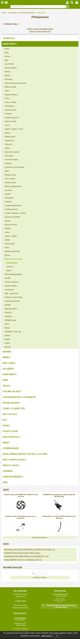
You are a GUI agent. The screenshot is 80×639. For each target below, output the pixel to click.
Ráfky (7, 171)
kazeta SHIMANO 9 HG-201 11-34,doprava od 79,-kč (22, 560)
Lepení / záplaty (11, 236)
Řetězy (7, 255)
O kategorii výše (11, 24)
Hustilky (8, 228)
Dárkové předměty (13, 477)
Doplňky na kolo (12, 391)
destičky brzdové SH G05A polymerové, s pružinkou (21, 517)
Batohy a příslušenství (13, 186)
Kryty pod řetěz (11, 121)
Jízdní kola (9, 38)
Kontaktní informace (20, 594)
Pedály (7, 339)
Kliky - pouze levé (11, 293)
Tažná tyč (8, 144)
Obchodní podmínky (20, 605)
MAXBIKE (7, 351)
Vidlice (7, 148)
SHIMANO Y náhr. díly (13, 332)
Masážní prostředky (12, 301)
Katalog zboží (20, 596)
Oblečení (8, 312)
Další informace (46, 636)
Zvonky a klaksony (12, 282)
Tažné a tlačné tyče (14, 408)
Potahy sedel (10, 244)
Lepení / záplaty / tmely (14, 129)
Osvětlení (8, 316)
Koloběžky (8, 369)
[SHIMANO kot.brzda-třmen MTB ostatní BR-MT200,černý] (59, 505)
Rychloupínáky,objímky (13, 274)
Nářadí (7, 240)
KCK (5, 420)
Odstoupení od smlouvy (20, 608)
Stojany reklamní (11, 95)
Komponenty (10, 44)
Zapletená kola (10, 110)
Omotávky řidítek (11, 160)
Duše (7, 52)
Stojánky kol (9, 140)
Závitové (9, 267)
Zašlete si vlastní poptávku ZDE (40, 31)
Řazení (7, 328)
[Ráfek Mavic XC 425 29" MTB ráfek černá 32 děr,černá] (59, 526)
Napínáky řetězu (11, 309)
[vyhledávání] (73, 3)
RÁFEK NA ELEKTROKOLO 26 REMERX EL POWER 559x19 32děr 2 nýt (29, 549)
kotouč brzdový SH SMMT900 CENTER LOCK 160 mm (21, 495)
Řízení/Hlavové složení (13, 259)
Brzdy (7, 49)
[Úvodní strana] (7, 3)
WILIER (7, 278)
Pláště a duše (10, 431)
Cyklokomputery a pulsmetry (19, 397)
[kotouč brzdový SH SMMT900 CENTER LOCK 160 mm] (21, 505)
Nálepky (8, 305)
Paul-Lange (9, 363)
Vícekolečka (9, 106)
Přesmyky (8, 79)
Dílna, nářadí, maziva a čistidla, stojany (25, 454)
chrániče (8, 471)
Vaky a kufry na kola (14, 459)
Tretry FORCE (10, 179)
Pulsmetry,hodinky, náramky (15, 83)
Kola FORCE (9, 64)
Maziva (7, 72)
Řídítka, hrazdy (10, 175)
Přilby (7, 247)
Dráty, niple (9, 156)
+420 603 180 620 (21, 628)
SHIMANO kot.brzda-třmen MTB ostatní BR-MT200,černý (59, 495)
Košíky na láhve (11, 68)
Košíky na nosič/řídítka (13, 297)
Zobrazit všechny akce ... (40, 537)
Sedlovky (8, 202)
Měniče (7, 75)
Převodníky (9, 198)
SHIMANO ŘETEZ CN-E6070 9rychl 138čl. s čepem (22, 553)
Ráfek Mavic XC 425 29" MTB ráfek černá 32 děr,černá (59, 517)
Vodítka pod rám (11, 209)
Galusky (8, 194)
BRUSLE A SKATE (11, 465)
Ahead (8, 270)
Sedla (7, 91)
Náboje (7, 133)
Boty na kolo (10, 414)
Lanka (7, 232)
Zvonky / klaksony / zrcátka (15, 213)
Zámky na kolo (10, 182)
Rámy (7, 324)
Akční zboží (21, 601)
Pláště (7, 343)
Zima (5, 482)
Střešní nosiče (11, 448)
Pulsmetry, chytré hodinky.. (15, 167)
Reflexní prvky (10, 137)
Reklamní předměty (12, 251)
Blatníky (8, 347)
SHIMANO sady (10, 320)
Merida (6, 357)
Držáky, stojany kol (12, 117)
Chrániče (8, 114)
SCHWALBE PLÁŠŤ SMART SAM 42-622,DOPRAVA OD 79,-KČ (26, 556)
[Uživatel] (68, 3)
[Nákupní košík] (78, 3)
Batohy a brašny (11, 225)
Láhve (7, 125)
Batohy (7, 221)
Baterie (7, 335)
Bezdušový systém (12, 152)
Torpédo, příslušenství (13, 205)
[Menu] (2, 2)
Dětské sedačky (11, 286)
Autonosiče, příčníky (12, 217)
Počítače (8, 163)
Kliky (6, 60)
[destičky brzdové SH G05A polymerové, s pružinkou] (21, 526)
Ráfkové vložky (10, 87)
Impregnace (9, 290)
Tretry (7, 98)
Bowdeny (8, 190)
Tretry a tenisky (10, 102)
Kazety (7, 56)
